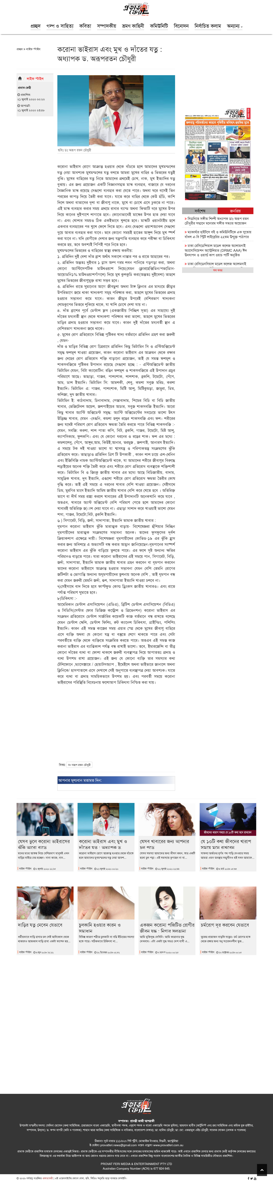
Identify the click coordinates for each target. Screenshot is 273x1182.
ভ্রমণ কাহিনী (133, 25)
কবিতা (85, 25)
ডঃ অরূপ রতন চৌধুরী (79, 765)
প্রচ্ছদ (36, 25)
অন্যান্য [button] (234, 25)
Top (262, 1170)
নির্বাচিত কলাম (208, 25)
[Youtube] (255, 1178)
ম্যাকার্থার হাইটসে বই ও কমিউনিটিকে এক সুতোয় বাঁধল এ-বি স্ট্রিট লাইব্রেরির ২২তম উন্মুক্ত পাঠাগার (218, 234)
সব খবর (217, 270)
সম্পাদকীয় (106, 25)
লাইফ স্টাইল (32, 49)
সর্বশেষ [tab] (200, 211)
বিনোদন (181, 25)
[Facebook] (248, 1178)
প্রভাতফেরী (47, 1178)
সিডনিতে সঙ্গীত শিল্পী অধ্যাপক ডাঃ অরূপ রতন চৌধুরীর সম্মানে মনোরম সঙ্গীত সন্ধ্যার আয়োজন (217, 221)
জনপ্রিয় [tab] (235, 211)
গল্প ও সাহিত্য (60, 25)
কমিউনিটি (159, 25)
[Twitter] (251, 1178)
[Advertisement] (35, 181)
